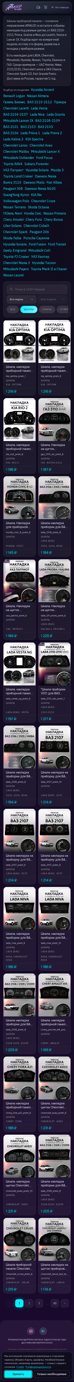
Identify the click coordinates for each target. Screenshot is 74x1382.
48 (55, 1303)
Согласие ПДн (57, 1339)
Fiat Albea (54, 182)
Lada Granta (56, 114)
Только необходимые (51, 1374)
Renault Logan (14, 96)
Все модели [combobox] (48, 299)
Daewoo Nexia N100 (40, 189)
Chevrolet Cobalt (36, 226)
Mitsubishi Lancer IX (18, 120)
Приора (60, 102)
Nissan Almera (38, 96)
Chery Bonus (53, 219)
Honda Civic (32, 213)
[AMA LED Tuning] (13, 7)
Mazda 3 (57, 170)
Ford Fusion (37, 244)
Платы (47, 309)
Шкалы (29, 309)
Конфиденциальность (38, 1366)
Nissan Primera (54, 213)
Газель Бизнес (14, 102)
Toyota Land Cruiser (18, 176)
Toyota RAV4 (12, 164)
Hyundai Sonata (15, 244)
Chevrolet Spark (15, 232)
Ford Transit (57, 244)
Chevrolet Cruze (43, 201)
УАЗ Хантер (40, 257)
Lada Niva (37, 114)
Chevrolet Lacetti (16, 108)
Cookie (48, 1342)
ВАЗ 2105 (45, 127)
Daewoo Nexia (45, 176)
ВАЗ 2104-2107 (15, 114)
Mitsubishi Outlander (18, 158)
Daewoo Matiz (34, 182)
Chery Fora (34, 219)
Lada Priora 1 (30, 133)
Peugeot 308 (13, 189)
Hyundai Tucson (44, 263)
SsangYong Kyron (16, 195)
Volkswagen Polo (16, 201)
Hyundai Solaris (37, 170)
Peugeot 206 (39, 232)
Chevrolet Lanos (15, 145)
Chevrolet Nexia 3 (16, 263)
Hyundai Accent (42, 90)
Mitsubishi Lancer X (45, 151)
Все (12, 309)
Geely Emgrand (14, 250)
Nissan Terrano (14, 207)
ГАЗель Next (12, 213)
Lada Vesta (39, 108)
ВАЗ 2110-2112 (39, 102)
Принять (18, 1374)
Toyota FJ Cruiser (16, 257)
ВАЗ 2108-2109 (47, 120)
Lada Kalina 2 (13, 139)
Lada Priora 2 (52, 133)
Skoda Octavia (38, 207)
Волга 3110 (12, 182)
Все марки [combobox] (16, 299)
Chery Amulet (13, 219)
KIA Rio (36, 195)
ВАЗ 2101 (10, 127)
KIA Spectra (34, 139)
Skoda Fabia (12, 238)
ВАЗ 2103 (28, 127)
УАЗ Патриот (13, 170)
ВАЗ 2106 (10, 133)
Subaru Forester (36, 164)
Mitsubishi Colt (39, 250)
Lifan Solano (12, 226)
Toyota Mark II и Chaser (49, 269)
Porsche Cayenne (36, 238)
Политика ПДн (40, 1339)
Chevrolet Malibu (16, 151)
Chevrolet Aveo (41, 145)
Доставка (28, 1342)
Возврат (39, 1342)
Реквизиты (15, 1339)
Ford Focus (44, 158)
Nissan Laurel (13, 275)
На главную (60, 7)
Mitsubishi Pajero (16, 269)
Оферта (26, 1339)
